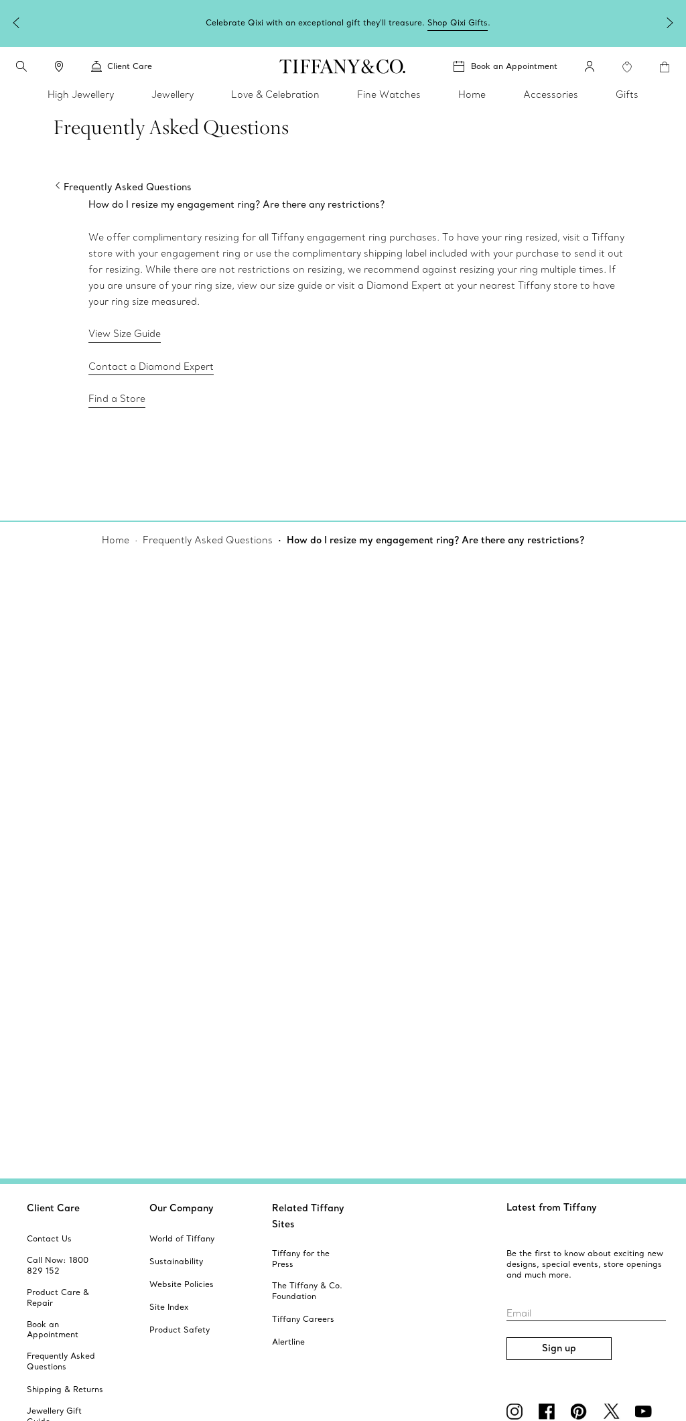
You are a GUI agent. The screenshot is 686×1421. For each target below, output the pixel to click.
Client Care (53, 1208)
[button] (21, 66)
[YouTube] (646, 1412)
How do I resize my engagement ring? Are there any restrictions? (435, 540)
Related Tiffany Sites (308, 1216)
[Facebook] (549, 1412)
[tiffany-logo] (343, 66)
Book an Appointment (514, 66)
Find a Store (116, 399)
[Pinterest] (581, 1412)
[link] (59, 66)
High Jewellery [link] (81, 94)
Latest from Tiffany (551, 1207)
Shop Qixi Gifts (457, 22)
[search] (21, 66)
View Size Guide (124, 334)
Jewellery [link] (172, 94)
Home (115, 540)
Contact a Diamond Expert (151, 366)
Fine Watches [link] (389, 94)
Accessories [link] (550, 94)
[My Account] (589, 66)
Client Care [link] (129, 66)
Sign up (559, 1348)
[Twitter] (613, 1412)
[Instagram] (517, 1412)
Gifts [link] (627, 94)
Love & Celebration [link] (275, 94)
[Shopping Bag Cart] (664, 67)
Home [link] (472, 94)
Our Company (181, 1208)
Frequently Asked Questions (208, 540)
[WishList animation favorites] (627, 67)
